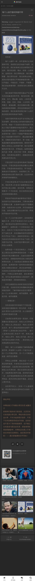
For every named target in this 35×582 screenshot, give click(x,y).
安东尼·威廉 (10, 6)
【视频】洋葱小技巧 (7, 480)
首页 (4, 6)
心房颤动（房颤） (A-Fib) (25, 480)
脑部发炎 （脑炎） (23, 513)
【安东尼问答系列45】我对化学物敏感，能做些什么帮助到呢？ (9, 516)
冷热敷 (20, 497)
